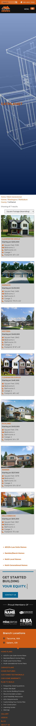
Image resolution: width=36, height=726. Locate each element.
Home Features (8, 671)
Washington (12, 199)
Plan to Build (7, 682)
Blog (3, 721)
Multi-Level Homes (13, 559)
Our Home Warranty (10, 678)
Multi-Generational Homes (16, 565)
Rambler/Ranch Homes (14, 553)
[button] (18, 547)
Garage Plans (7, 667)
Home (3, 197)
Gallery (4, 714)
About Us (5, 725)
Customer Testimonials (12, 675)
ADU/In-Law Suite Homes (15, 547)
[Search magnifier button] (16, 2)
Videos (4, 718)
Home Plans (6, 652)
